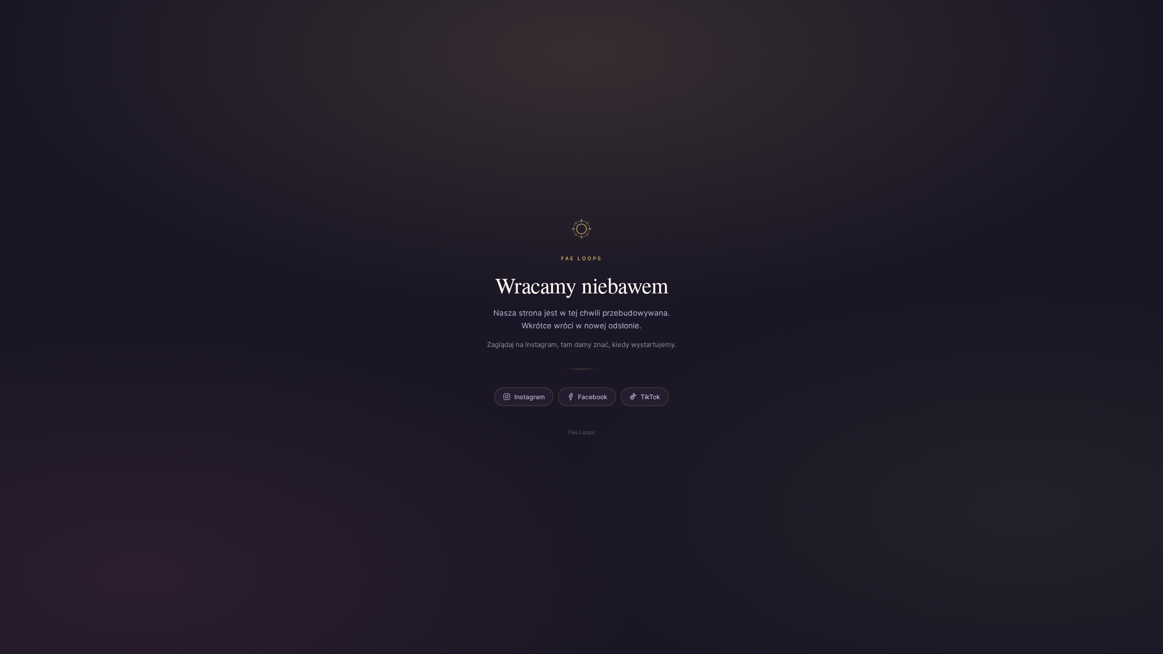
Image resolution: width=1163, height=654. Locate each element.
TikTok (650, 397)
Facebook (592, 397)
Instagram (529, 397)
